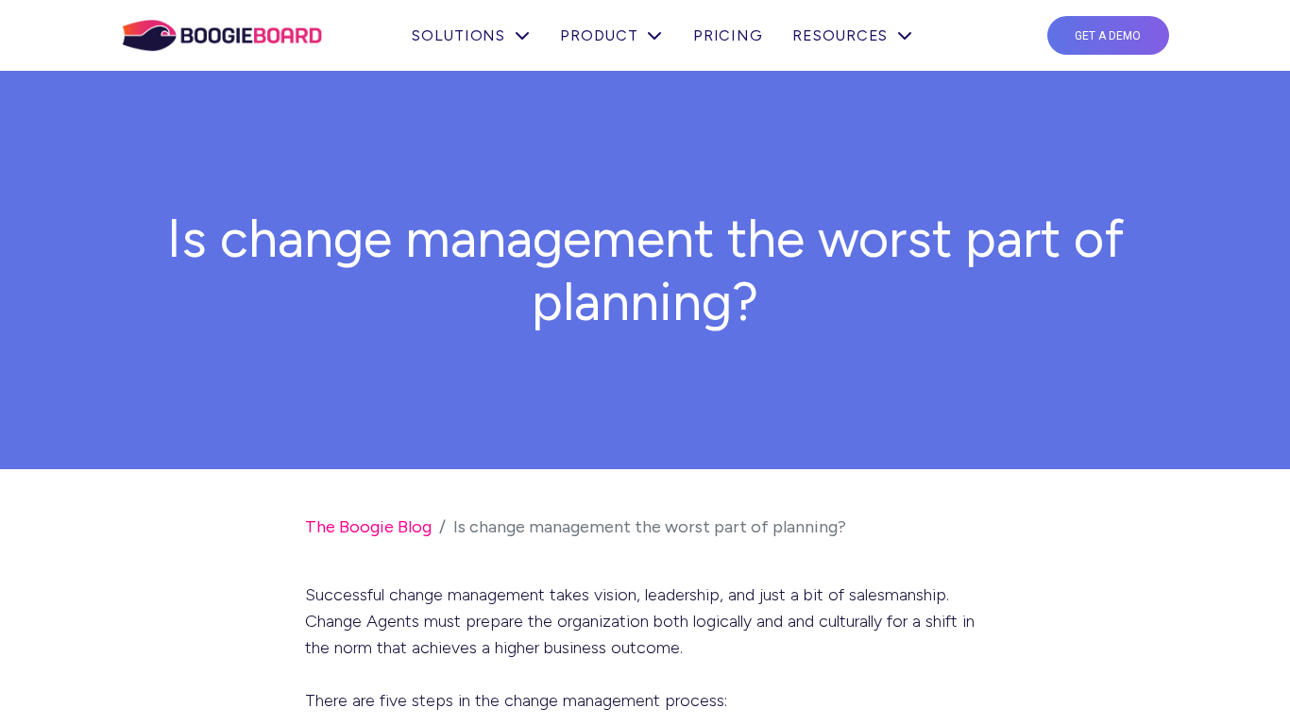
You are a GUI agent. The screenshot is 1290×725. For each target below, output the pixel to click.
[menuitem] (727, 36)
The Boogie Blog (368, 526)
